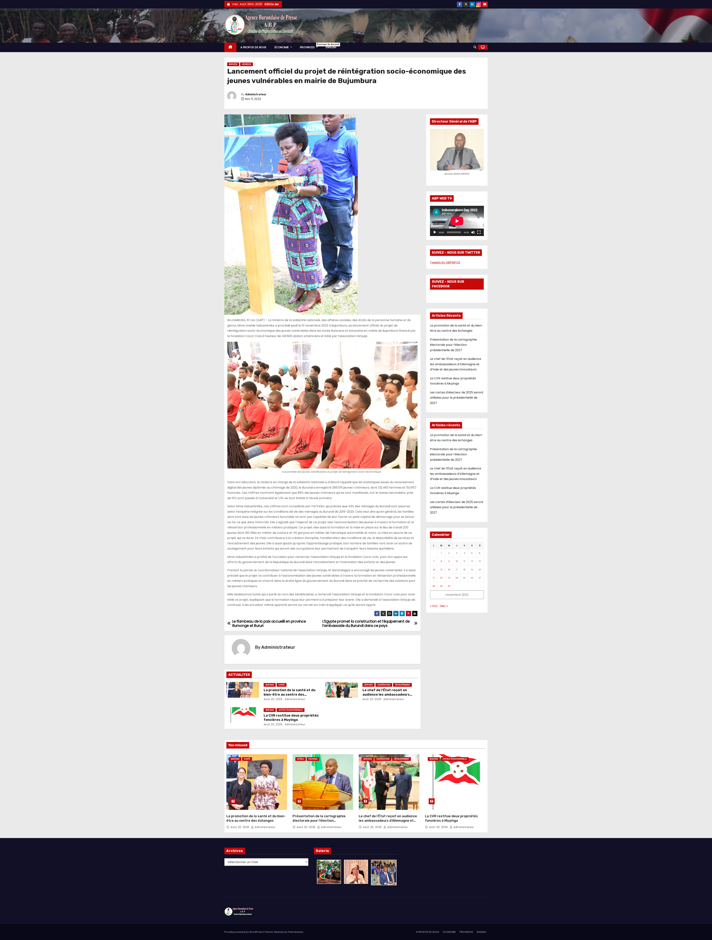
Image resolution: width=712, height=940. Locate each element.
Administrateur (255, 94)
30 (449, 586)
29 (441, 586)
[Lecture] (435, 232)
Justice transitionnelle (290, 710)
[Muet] (473, 232)
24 (456, 577)
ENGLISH (331, 47)
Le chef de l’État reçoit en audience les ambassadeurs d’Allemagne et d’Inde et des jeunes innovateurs (455, 364)
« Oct (434, 606)
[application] (457, 221)
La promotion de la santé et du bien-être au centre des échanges (289, 694)
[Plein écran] (479, 232)
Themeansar (295, 932)
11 (464, 561)
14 (434, 569)
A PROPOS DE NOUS (253, 47)
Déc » (444, 606)
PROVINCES (311, 46)
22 (441, 577)
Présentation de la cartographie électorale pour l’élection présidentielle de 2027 (453, 344)
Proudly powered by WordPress (243, 932)
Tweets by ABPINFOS (445, 262)
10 (457, 561)
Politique (313, 759)
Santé (281, 684)
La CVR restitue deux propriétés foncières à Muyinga (291, 717)
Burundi (233, 64)
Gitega (300, 759)
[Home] (230, 47)
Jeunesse (246, 64)
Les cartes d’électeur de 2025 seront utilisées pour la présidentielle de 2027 (456, 397)
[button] (475, 47)
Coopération (383, 684)
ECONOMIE (282, 47)
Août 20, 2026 (273, 699)
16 (449, 569)
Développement (402, 684)
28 (433, 586)
